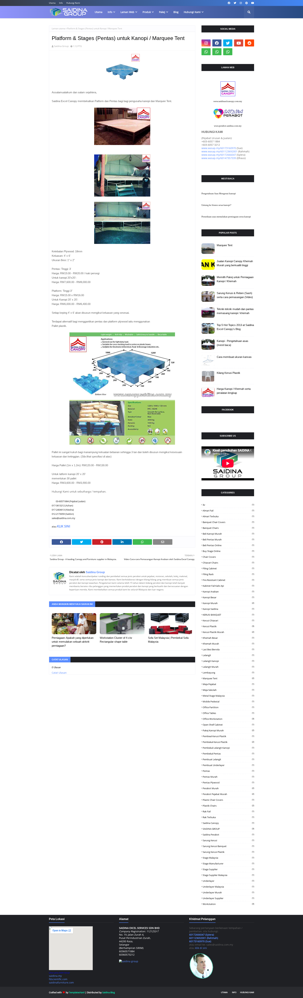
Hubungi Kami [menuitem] (192, 12)
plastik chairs (228, 805)
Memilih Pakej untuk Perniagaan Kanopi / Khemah (235, 279)
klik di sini (201, 948)
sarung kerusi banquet (228, 846)
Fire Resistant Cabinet (228, 580)
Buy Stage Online (228, 551)
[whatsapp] (206, 51)
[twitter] (235, 3)
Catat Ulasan (59, 672)
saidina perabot (228, 834)
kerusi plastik (228, 626)
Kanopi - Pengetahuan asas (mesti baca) (232, 342)
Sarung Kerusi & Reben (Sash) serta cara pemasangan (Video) (235, 295)
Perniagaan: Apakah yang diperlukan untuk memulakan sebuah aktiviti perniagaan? (72, 641)
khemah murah (228, 643)
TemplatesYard (77, 992)
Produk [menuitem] (147, 12)
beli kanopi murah (228, 533)
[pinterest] (246, 3)
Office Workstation (228, 718)
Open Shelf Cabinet (228, 724)
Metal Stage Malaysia (228, 695)
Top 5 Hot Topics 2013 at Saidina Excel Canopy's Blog (235, 327)
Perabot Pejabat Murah (228, 794)
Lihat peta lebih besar (59, 972)
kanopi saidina (228, 609)
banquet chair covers (228, 522)
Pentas (228, 771)
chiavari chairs (228, 562)
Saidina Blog (108, 992)
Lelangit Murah (228, 666)
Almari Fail (228, 510)
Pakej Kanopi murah (228, 730)
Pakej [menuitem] (162, 12)
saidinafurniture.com (61, 982)
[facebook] (229, 3)
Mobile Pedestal (228, 701)
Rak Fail (228, 811)
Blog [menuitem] (176, 12)
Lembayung (228, 672)
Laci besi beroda (228, 649)
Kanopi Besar (228, 597)
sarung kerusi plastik (228, 852)
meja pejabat (228, 684)
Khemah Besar (228, 637)
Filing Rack (228, 574)
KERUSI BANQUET (228, 614)
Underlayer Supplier (228, 898)
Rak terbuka (228, 817)
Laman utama (58, 28)
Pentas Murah (228, 776)
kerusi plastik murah (228, 632)
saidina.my (55, 975)
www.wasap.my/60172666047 (218, 154)
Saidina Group (61, 46)
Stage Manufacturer (228, 863)
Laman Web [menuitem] (127, 12)
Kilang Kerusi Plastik (228, 372)
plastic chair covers (228, 799)
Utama (52, 2)
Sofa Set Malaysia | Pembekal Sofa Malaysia (168, 639)
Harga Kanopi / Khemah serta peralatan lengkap (234, 390)
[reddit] (249, 42)
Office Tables (228, 713)
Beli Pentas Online (228, 545)
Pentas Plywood (228, 782)
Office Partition (228, 707)
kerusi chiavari (228, 620)
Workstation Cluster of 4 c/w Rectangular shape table (116, 639)
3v (228, 504)
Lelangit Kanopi (228, 661)
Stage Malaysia (228, 857)
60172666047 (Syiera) (201, 934)
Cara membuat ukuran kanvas (234, 356)
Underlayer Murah (228, 892)
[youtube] (252, 3)
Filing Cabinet (228, 568)
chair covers (228, 556)
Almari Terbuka (228, 516)
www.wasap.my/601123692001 (219, 151)
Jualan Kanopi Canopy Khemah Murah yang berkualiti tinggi (235, 263)
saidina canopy (228, 823)
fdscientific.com (58, 979)
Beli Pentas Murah (228, 539)
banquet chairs (228, 528)
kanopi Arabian (228, 591)
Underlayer (228, 880)
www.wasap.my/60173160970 (218, 148)
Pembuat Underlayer (228, 765)
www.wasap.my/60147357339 (218, 158)
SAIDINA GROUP (228, 828)
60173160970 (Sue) (200, 941)
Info (61, 2)
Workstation (228, 904)
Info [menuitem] (110, 12)
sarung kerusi (228, 840)
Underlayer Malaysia (228, 886)
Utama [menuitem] (98, 12)
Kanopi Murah (228, 603)
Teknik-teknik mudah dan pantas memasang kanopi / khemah (235, 311)
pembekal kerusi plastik (228, 742)
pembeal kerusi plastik (228, 736)
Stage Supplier (228, 869)
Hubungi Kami (73, 2)
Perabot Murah (228, 788)
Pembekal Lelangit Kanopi (228, 747)
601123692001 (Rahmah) (203, 938)
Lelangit (228, 655)
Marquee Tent (224, 245)
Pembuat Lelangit (228, 759)
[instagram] (241, 3)
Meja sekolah (228, 690)
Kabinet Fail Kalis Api (228, 585)
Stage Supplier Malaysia (228, 875)
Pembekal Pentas (228, 753)
